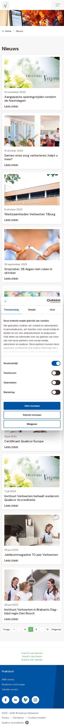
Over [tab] (52, 309)
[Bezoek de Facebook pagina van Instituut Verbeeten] (5, 700)
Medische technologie (13, 684)
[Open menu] (58, 5)
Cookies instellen (37, 717)
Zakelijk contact (10, 689)
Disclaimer (18, 717)
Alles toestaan (32, 405)
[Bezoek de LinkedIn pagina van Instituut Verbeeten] (15, 700)
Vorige (6, 629)
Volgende (56, 629)
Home (8, 31)
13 (47, 629)
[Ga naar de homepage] (5, 5)
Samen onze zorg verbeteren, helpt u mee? (31, 157)
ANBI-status (8, 679)
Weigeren (32, 424)
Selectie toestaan (32, 415)
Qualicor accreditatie (13, 722)
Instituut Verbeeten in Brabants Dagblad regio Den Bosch (31, 611)
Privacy (5, 717)
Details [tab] (32, 309)
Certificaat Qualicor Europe (24, 441)
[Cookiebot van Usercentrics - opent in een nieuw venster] (46, 301)
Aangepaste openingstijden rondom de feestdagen (30, 99)
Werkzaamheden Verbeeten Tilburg (29, 214)
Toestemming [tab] (11, 309)
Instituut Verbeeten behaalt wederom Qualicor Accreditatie (31, 498)
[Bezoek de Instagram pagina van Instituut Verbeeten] (35, 700)
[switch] (56, 372)
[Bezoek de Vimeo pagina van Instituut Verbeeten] (25, 700)
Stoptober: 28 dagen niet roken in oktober (28, 271)
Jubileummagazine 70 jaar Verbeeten (31, 555)
